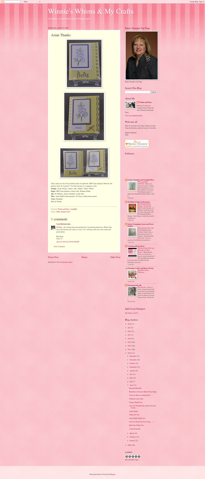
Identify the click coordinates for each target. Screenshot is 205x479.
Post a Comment (59, 246)
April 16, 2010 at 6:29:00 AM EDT (67, 242)
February (133, 437)
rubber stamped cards (63, 211)
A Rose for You (134, 415)
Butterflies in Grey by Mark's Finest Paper (143, 392)
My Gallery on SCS (131, 313)
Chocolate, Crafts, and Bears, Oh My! (141, 268)
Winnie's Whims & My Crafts (91, 11)
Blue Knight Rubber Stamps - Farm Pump (144, 205)
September (133, 367)
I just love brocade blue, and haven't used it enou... (142, 407)
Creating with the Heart (136, 246)
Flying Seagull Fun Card (146, 228)
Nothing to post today (136, 399)
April (132, 385)
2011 (129, 349)
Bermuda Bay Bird (135, 388)
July (131, 374)
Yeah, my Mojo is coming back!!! (140, 395)
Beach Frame (142, 287)
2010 (129, 353)
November (133, 360)
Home (84, 257)
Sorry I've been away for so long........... (141, 422)
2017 (129, 328)
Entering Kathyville (135, 285)
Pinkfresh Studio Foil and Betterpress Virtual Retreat (146, 250)
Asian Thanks (133, 411)
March (132, 433)
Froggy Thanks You (135, 402)
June (131, 378)
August (132, 370)
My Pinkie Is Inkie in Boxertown (139, 202)
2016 (129, 331)
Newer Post (53, 257)
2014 (129, 338)
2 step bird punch (134, 429)
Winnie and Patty (145, 102)
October (132, 363)
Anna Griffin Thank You (137, 418)
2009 (129, 445)
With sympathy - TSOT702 (143, 183)
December (133, 356)
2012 (129, 346)
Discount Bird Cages (132, 460)
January (132, 440)
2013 (129, 342)
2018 (129, 324)
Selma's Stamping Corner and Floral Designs (141, 225)
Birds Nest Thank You (136, 425)
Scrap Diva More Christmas (143, 271)
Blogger (112, 474)
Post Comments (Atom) (65, 262)
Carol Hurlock (61, 224)
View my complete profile (133, 115)
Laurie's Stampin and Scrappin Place (141, 180)
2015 (129, 335)
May (131, 381)
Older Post (115, 257)
